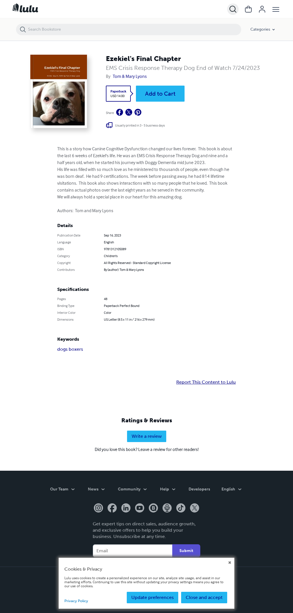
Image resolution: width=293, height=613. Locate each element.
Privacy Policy (76, 601)
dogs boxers (70, 349)
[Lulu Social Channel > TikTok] (180, 508)
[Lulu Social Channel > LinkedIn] (125, 508)
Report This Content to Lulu (206, 382)
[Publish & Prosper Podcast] (167, 508)
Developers (199, 489)
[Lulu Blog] (153, 508)
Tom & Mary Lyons (130, 76)
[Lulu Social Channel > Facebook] (112, 508)
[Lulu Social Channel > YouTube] (139, 508)
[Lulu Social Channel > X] (194, 508)
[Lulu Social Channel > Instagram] (98, 508)
